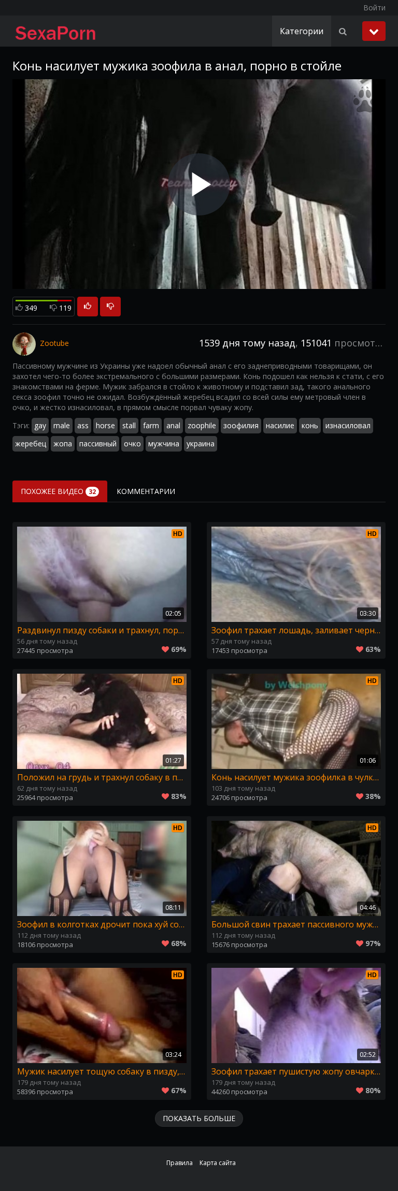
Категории (301, 31)
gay (40, 425)
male (61, 425)
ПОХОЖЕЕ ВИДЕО (58, 491)
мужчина (163, 443)
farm (151, 425)
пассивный (98, 443)
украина (201, 443)
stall (129, 425)
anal (173, 425)
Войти (374, 7)
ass (83, 425)
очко (132, 443)
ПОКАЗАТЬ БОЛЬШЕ (199, 1118)
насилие (280, 425)
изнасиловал (348, 425)
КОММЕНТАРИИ (146, 491)
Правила (179, 1162)
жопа (62, 443)
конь (310, 425)
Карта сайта (218, 1162)
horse (105, 425)
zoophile (202, 425)
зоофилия (241, 425)
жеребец (30, 443)
